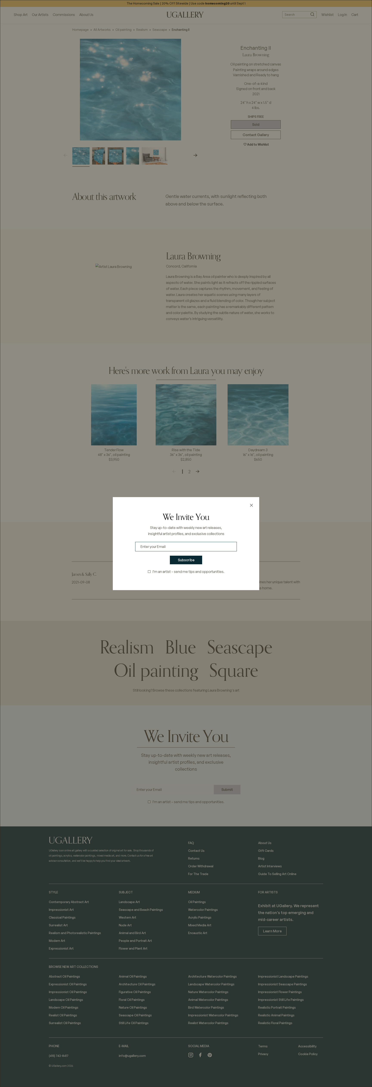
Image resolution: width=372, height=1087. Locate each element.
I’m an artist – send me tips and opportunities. (188, 571)
